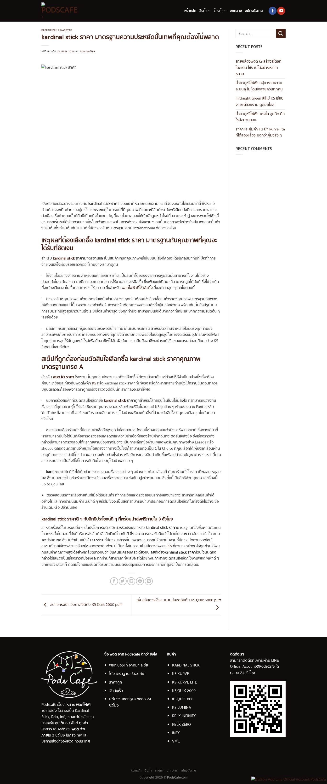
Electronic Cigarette (56, 30)
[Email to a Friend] (131, 581)
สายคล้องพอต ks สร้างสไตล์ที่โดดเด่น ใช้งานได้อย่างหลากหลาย (259, 67)
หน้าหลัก (190, 10)
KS (94, 383)
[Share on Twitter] (123, 581)
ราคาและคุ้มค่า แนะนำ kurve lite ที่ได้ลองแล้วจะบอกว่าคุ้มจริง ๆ (260, 132)
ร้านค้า (218, 10)
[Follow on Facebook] (272, 11)
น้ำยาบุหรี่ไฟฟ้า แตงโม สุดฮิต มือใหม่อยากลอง (260, 117)
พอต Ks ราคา (63, 377)
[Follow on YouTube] (281, 11)
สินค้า (203, 10)
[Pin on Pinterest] (140, 581)
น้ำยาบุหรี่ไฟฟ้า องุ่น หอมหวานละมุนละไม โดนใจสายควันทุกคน (259, 86)
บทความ (236, 10)
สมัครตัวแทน (254, 10)
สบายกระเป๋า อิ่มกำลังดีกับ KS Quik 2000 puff (85, 604)
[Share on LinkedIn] (149, 581)
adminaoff (87, 51)
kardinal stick (64, 258)
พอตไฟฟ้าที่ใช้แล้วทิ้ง (137, 288)
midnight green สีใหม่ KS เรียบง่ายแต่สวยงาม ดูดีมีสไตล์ (259, 101)
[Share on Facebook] (114, 581)
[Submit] (281, 33)
